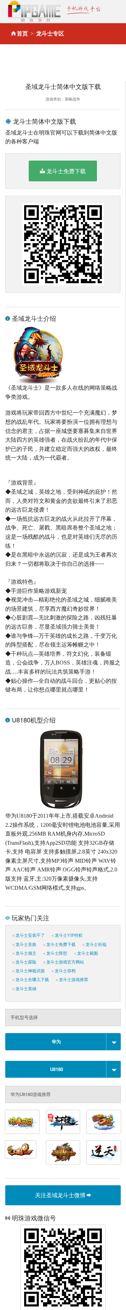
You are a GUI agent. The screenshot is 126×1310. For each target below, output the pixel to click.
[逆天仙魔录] (104, 1152)
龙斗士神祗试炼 (29, 970)
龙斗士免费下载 (66, 171)
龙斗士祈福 (95, 944)
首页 (22, 34)
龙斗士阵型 (56, 953)
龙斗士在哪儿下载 (31, 979)
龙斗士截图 (87, 953)
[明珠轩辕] (63, 1122)
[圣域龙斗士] (63, 1152)
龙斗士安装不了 (29, 935)
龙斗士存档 (65, 970)
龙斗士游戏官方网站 (64, 962)
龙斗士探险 (25, 962)
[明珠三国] (22, 1122)
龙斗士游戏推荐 (73, 979)
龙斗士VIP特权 (68, 935)
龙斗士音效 (25, 944)
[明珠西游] (104, 1122)
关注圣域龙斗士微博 (61, 1195)
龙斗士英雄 (25, 988)
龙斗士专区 (50, 34)
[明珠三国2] (20, 1149)
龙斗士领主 (25, 953)
